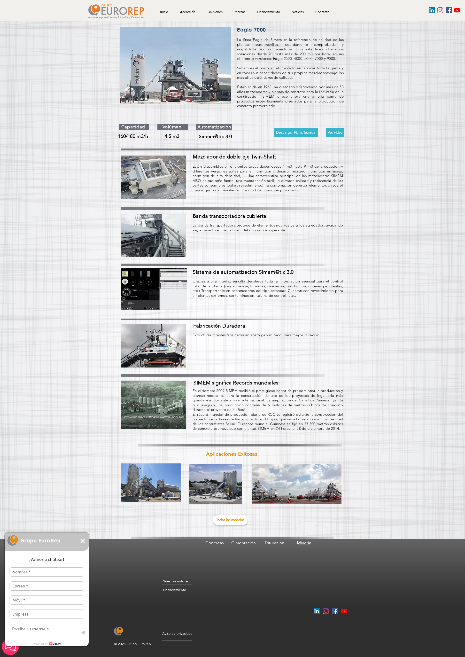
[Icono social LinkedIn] (432, 10)
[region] (214, 559)
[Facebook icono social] (449, 10)
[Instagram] (440, 10)
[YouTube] (457, 10)
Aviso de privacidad (177, 633)
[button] (296, 10)
